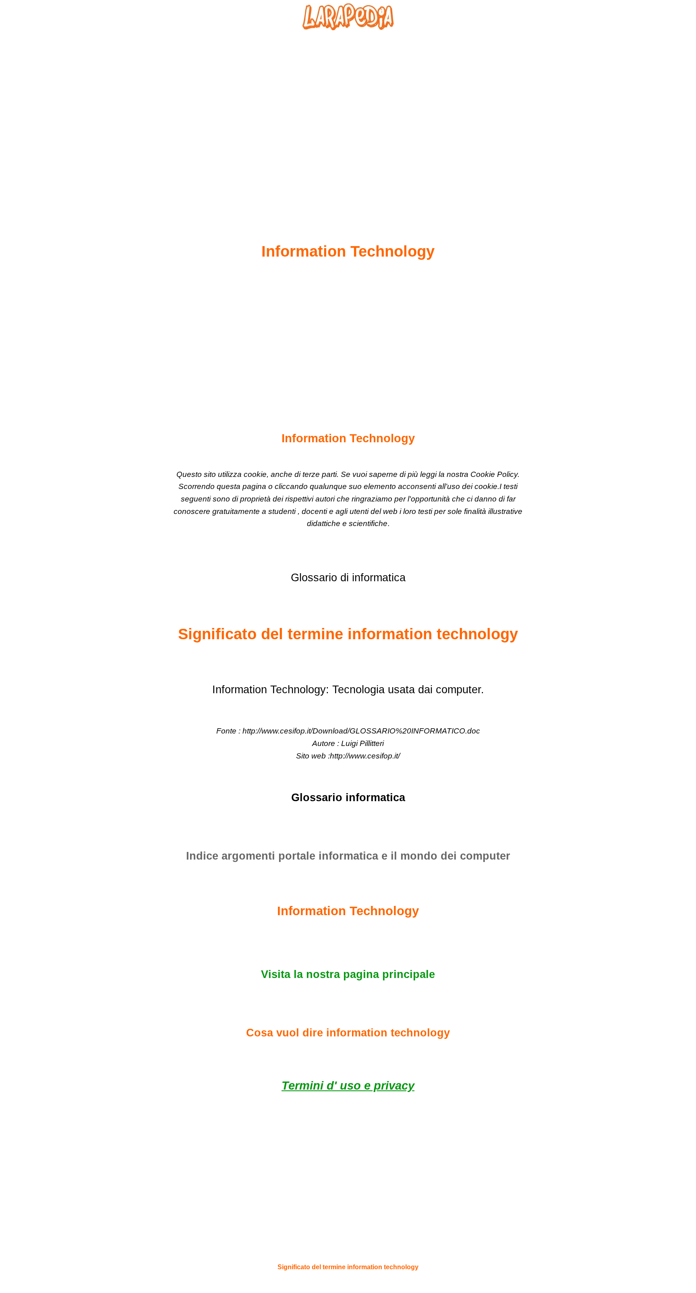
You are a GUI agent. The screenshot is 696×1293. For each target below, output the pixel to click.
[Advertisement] (348, 117)
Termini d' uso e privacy (348, 1085)
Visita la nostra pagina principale (348, 974)
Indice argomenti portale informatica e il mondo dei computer (348, 856)
